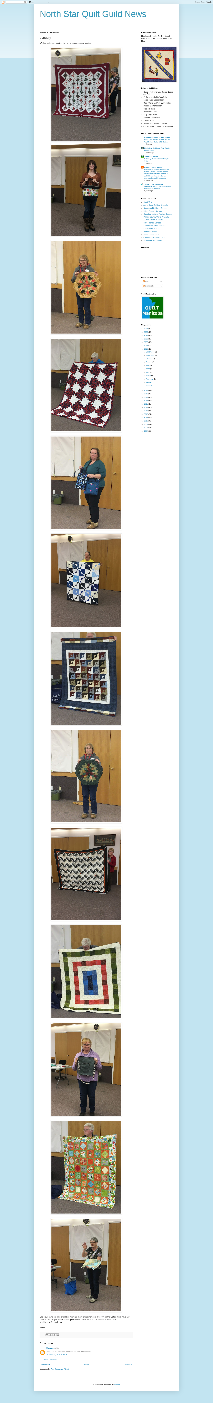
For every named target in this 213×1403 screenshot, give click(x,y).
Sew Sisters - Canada (152, 229)
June (148, 369)
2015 (146, 404)
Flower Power (149, 150)
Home (86, 1365)
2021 (146, 346)
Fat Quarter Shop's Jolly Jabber (157, 138)
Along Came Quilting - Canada (155, 205)
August (149, 362)
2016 (146, 401)
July (148, 365)
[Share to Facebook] (55, 1334)
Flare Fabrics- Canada (152, 223)
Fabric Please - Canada (152, 211)
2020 (146, 349)
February (149, 379)
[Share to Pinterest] (58, 1334)
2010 (146, 421)
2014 (146, 407)
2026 (146, 329)
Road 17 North (149, 202)
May (148, 372)
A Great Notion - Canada (153, 220)
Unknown (50, 1348)
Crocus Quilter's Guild (153, 167)
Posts (147, 281)
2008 (146, 428)
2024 (146, 336)
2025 (146, 332)
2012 (146, 414)
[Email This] (46, 1334)
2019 (146, 391)
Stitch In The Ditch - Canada (154, 226)
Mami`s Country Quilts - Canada (156, 217)
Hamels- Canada (150, 232)
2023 (146, 339)
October (149, 359)
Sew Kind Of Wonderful (153, 184)
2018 (146, 394)
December (150, 352)
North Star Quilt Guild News (93, 14)
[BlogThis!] (49, 1334)
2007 (146, 431)
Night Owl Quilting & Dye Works (157, 148)
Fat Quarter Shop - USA (152, 241)
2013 (146, 411)
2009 (146, 424)
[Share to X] (52, 1334)
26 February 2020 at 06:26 (56, 1355)
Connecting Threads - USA (154, 238)
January (149, 382)
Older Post (128, 1365)
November (150, 355)
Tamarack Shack (151, 157)
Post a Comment (50, 1360)
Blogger (117, 1384)
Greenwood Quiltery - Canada (155, 208)
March (148, 376)
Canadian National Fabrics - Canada (157, 214)
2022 (146, 342)
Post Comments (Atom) (60, 1369)
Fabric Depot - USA (151, 235)
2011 (146, 418)
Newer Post (45, 1365)
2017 (146, 397)
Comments (149, 286)
